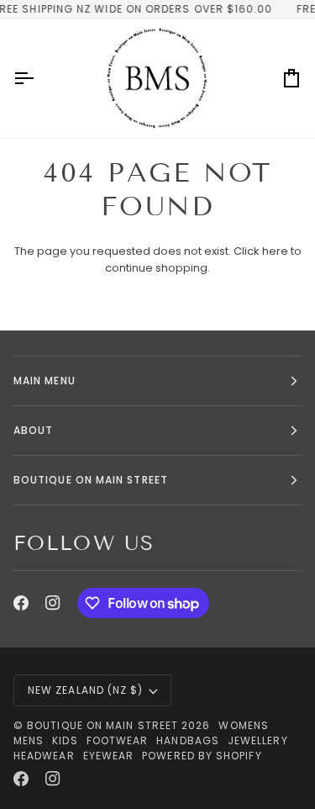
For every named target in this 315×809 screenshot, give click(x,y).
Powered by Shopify (201, 755)
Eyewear (108, 755)
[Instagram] (52, 603)
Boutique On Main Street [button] (90, 480)
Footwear (118, 740)
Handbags (187, 740)
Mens (28, 740)
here (275, 251)
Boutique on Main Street (102, 725)
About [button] (33, 430)
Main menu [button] (44, 380)
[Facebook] (21, 603)
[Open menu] (38, 78)
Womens (243, 725)
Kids (64, 740)
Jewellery (258, 740)
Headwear (44, 755)
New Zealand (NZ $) (85, 690)
